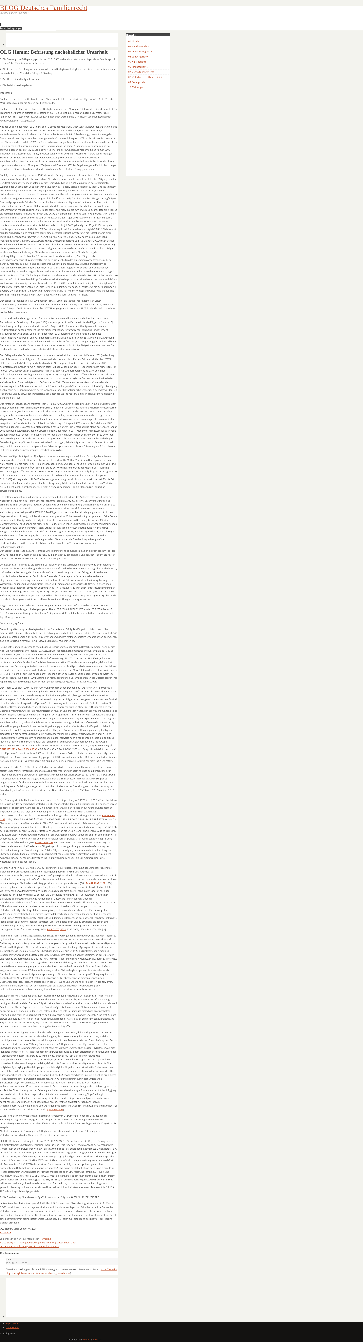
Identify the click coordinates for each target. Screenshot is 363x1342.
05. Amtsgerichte (137, 61)
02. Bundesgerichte (138, 46)
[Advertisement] (57, 23)
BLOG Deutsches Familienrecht (43, 7)
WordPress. (98, 1340)
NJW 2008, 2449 (55, 1109)
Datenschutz (12, 1327)
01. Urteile (133, 41)
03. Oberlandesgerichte (140, 51)
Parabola (86, 1340)
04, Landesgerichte (138, 56)
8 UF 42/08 (5, 1232)
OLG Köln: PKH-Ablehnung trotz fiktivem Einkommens (29, 1246)
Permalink (45, 1238)
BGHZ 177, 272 (7, 749)
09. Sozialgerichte (137, 82)
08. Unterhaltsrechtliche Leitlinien (146, 77)
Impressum (12, 1323)
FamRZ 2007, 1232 (95, 883)
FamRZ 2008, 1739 (27, 749)
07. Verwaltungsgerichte (141, 71)
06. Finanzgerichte (138, 66)
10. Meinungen (136, 87)
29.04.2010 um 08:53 (16, 1263)
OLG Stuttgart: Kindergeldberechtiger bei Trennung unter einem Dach (38, 1242)
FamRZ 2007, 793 (44, 842)
